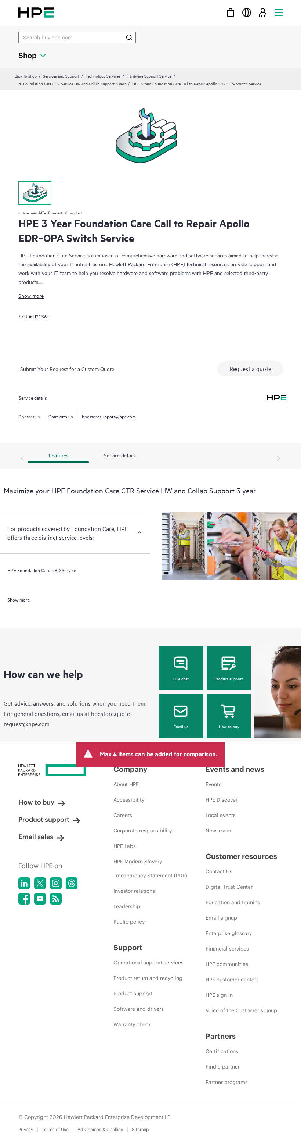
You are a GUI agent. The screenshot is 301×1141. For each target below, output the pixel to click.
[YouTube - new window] (40, 899)
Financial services (227, 948)
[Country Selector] (246, 12)
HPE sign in (219, 995)
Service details (33, 397)
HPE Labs (124, 846)
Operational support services (148, 962)
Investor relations (134, 891)
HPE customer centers (232, 979)
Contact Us (219, 871)
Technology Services (103, 76)
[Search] (129, 37)
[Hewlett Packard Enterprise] (36, 12)
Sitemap (140, 1129)
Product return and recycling (147, 978)
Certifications (222, 1051)
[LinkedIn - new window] (24, 883)
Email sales (35, 836)
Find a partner (223, 1066)
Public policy (129, 922)
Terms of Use (55, 1129)
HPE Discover (221, 799)
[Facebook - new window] (24, 899)
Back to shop (26, 76)
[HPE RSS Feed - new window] (56, 899)
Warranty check (132, 1024)
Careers (122, 815)
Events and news (235, 769)
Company (130, 769)
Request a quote (250, 368)
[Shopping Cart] (230, 12)
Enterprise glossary (229, 933)
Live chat (181, 678)
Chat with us (60, 416)
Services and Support (61, 76)
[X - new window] (40, 883)
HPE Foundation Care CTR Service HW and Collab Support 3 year (70, 83)
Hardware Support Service (149, 76)
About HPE (126, 784)
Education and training (233, 902)
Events (213, 784)
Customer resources (241, 856)
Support (127, 947)
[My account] (262, 12)
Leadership (126, 906)
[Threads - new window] (71, 883)
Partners (221, 1036)
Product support (229, 678)
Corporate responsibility (142, 830)
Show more (31, 295)
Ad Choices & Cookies (100, 1129)
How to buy (229, 726)
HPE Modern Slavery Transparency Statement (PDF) (150, 868)
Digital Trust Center (229, 887)
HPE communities (227, 964)
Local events (221, 815)
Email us (181, 726)
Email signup (221, 917)
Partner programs (227, 1082)
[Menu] (279, 12)
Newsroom (218, 830)
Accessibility (128, 799)
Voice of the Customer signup (241, 1010)
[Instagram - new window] (56, 883)
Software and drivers (138, 1009)
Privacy (25, 1129)
